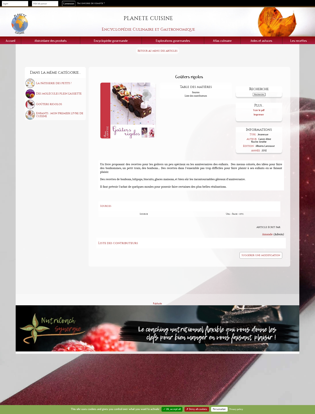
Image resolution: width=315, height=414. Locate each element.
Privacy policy (236, 409)
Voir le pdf (259, 110)
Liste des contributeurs (196, 95)
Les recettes (298, 41)
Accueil (10, 41)
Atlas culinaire (222, 41)
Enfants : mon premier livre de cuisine (59, 115)
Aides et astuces (261, 41)
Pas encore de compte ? (91, 3)
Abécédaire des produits (50, 41)
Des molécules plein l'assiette (59, 93)
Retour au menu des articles (157, 50)
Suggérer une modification (261, 255)
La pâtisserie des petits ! (54, 83)
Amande (267, 234)
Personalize (219, 409)
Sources (195, 92)
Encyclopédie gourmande (111, 41)
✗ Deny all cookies (196, 409)
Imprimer (259, 114)
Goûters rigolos (49, 104)
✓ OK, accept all (172, 409)
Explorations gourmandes (173, 41)
